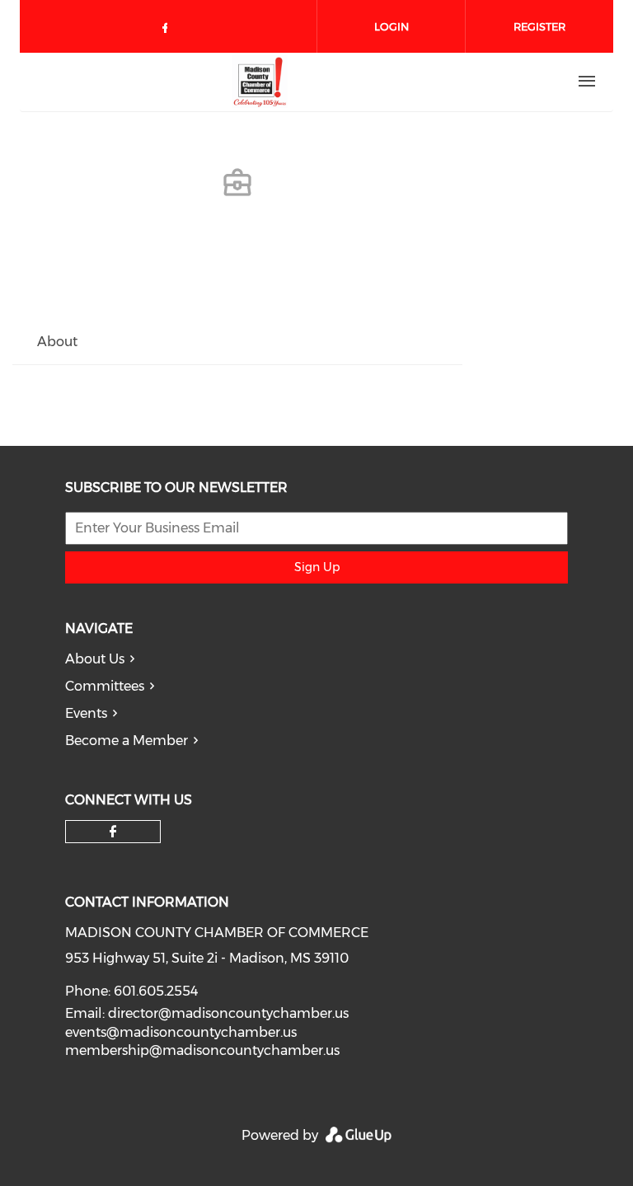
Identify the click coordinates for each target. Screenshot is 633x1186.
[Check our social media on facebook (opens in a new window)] (168, 31)
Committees (104, 686)
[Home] (259, 81)
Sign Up (317, 567)
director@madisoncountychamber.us (228, 1013)
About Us (94, 659)
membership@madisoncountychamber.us (202, 1050)
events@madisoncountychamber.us (181, 1032)
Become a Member (126, 740)
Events (86, 713)
